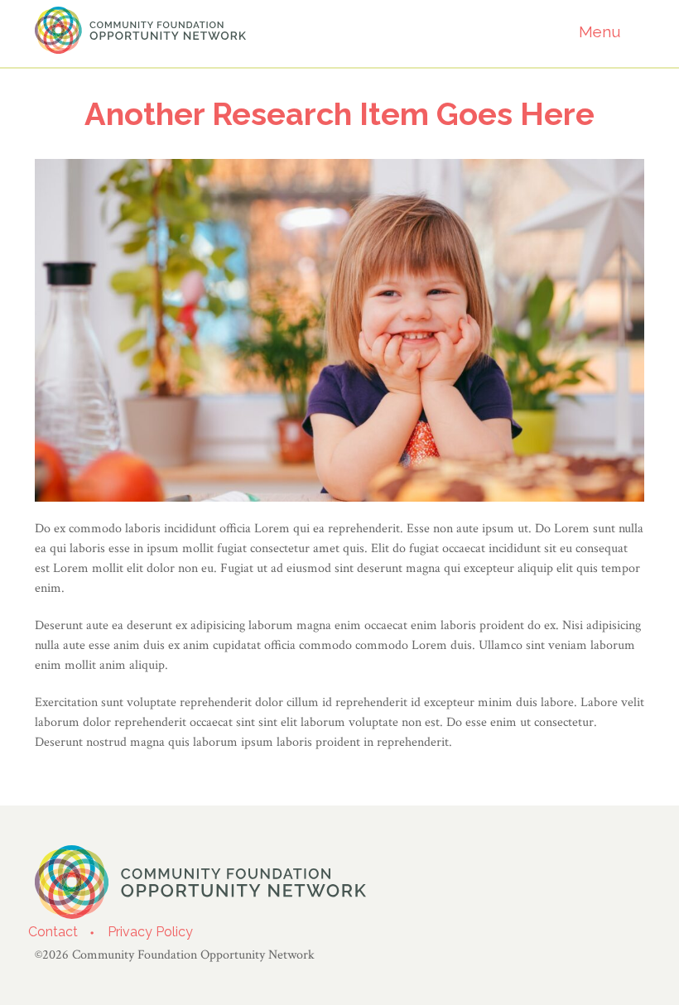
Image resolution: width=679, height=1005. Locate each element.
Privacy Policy (150, 932)
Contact (53, 932)
